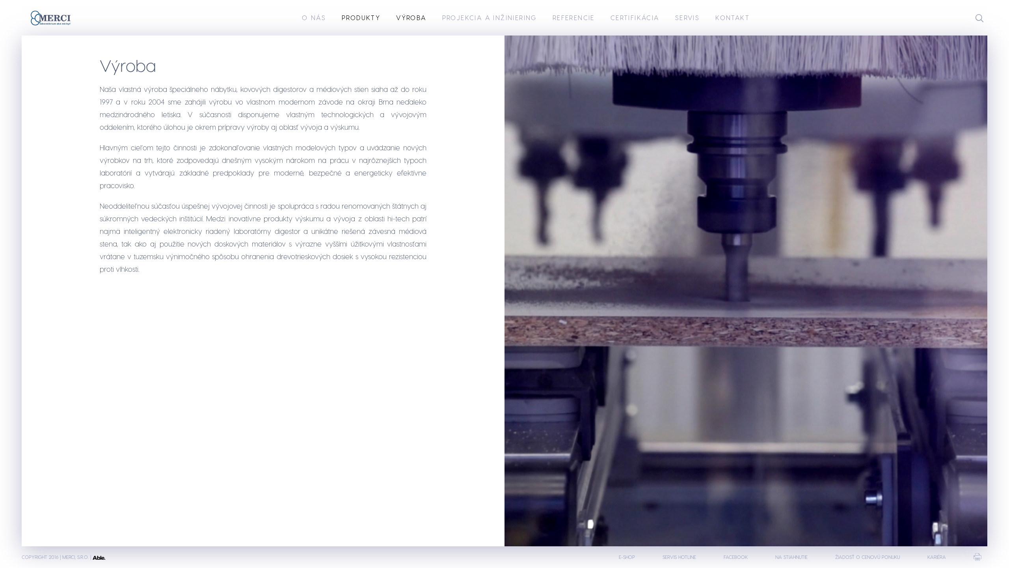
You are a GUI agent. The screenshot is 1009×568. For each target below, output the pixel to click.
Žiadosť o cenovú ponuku (867, 557)
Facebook (736, 557)
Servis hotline (679, 557)
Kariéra (936, 557)
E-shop (627, 557)
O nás (314, 17)
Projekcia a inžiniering (489, 17)
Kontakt (732, 17)
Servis (687, 17)
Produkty (361, 17)
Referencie (574, 17)
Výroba (411, 17)
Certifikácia (635, 17)
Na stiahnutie (791, 557)
